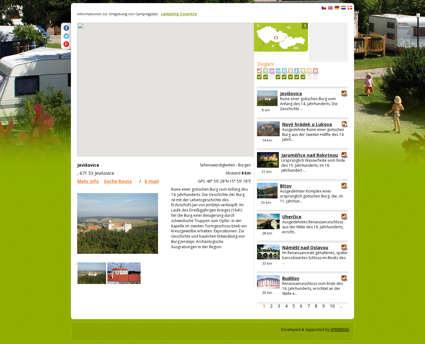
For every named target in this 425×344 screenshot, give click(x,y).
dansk (350, 8)
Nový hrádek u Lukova (307, 124)
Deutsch (336, 8)
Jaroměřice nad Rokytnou (309, 155)
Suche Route (118, 181)
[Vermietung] (309, 77)
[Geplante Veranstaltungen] (315, 77)
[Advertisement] (328, 42)
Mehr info (88, 181)
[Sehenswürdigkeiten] (259, 77)
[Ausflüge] (296, 77)
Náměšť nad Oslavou (305, 247)
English (330, 8)
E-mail (152, 181)
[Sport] (284, 77)
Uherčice (291, 217)
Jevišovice (291, 93)
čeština (323, 8)
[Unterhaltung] (290, 77)
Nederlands (343, 8)
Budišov (290, 278)
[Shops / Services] (271, 77)
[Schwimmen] (278, 77)
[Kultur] (303, 77)
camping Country (179, 13)
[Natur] (265, 77)
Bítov (286, 186)
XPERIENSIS (339, 329)
